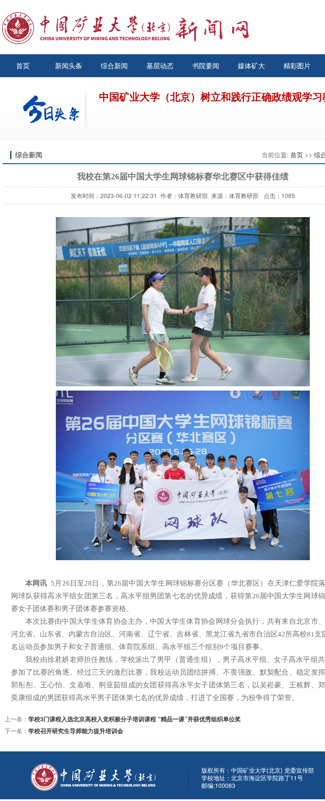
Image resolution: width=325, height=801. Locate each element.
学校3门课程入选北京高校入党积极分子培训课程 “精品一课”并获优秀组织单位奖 (134, 718)
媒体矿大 (251, 65)
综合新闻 (114, 65)
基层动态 (160, 65)
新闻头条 (68, 65)
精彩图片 (297, 65)
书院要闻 (205, 65)
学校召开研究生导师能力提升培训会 (75, 730)
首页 (23, 65)
